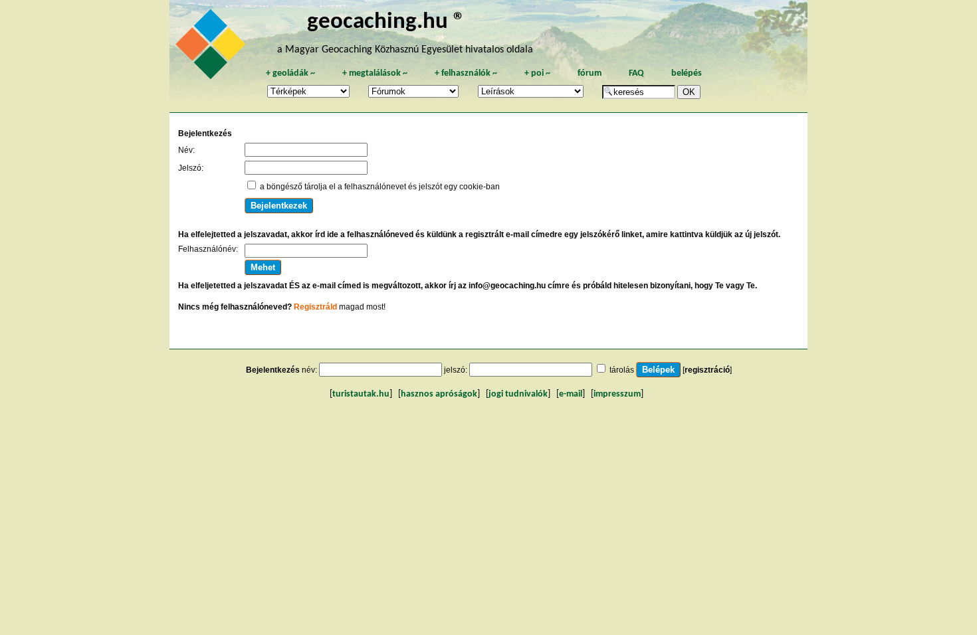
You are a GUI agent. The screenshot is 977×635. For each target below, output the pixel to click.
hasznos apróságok (439, 394)
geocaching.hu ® (386, 22)
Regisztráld (315, 307)
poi (537, 73)
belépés (686, 73)
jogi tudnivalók (518, 394)
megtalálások (375, 73)
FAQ (636, 73)
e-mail (570, 394)
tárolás (621, 370)
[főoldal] (213, 47)
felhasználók (465, 73)
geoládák (290, 73)
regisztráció (707, 370)
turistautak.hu (360, 394)
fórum (589, 73)
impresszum (617, 394)
